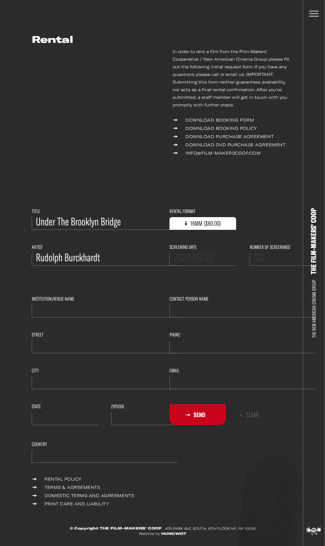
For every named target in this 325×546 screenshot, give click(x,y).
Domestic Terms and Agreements (89, 495)
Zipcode (117, 406)
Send (199, 415)
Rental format (182, 211)
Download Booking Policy (221, 128)
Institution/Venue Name (53, 299)
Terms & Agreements (72, 487)
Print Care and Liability (76, 504)
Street (37, 335)
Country (39, 444)
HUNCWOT (173, 533)
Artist (37, 247)
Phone (174, 335)
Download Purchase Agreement (229, 136)
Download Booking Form (219, 120)
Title (36, 211)
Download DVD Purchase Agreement (235, 145)
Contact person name (189, 299)
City (35, 371)
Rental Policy (63, 479)
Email (174, 371)
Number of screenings (270, 247)
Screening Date (183, 247)
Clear (252, 415)
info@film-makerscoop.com (223, 153)
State (36, 406)
